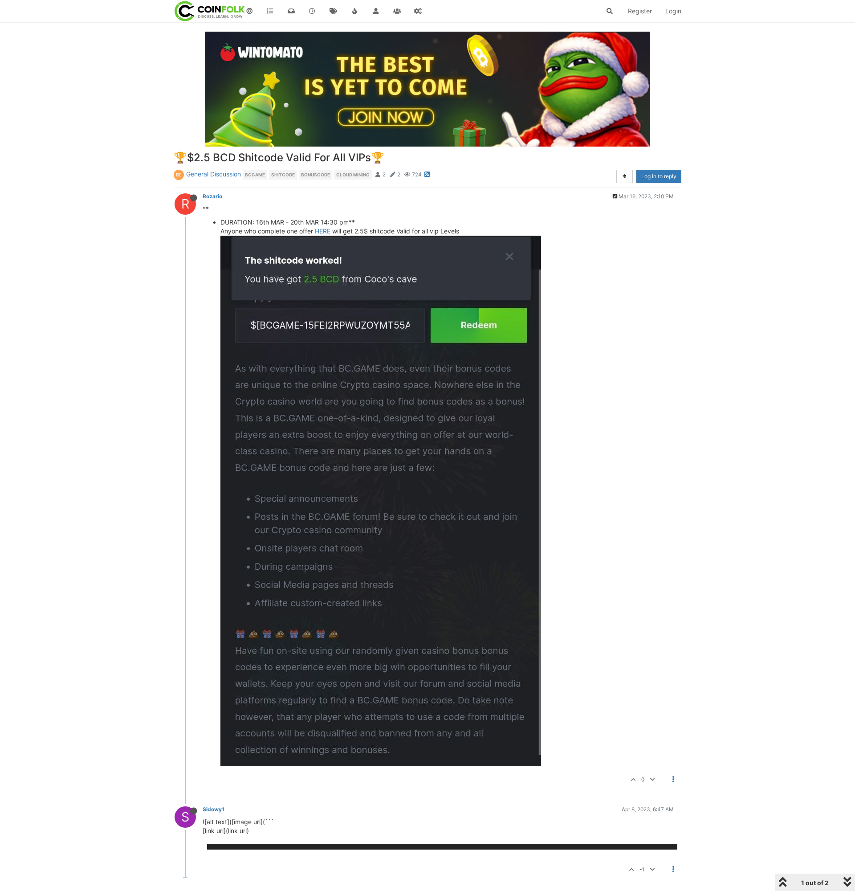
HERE (322, 231)
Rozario (212, 196)
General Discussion (213, 174)
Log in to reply (658, 176)
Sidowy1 (213, 809)
